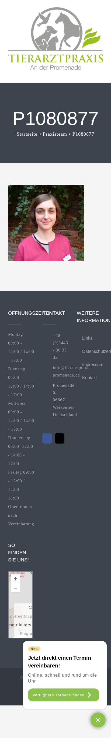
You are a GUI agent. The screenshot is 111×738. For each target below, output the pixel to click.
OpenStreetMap (17, 616)
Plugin (26, 633)
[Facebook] (47, 438)
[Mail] (59, 438)
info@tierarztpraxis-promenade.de (61, 371)
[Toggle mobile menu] (100, 72)
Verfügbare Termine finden (59, 695)
